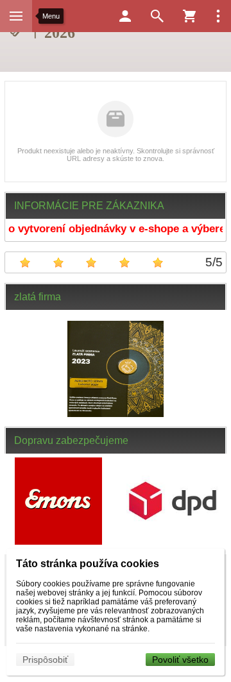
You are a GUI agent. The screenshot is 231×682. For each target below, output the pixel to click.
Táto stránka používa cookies (87, 563)
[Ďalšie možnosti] (218, 16)
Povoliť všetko (180, 659)
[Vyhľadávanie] (157, 16)
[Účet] (125, 16)
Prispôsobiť (45, 659)
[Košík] (189, 16)
